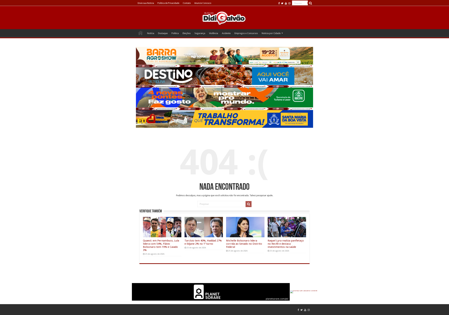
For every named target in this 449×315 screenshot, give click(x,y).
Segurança (200, 33)
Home (140, 33)
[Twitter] (282, 3)
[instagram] (289, 3)
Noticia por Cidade (271, 33)
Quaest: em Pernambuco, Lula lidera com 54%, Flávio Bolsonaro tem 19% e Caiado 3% (161, 245)
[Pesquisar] (310, 3)
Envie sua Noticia (146, 3)
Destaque (163, 33)
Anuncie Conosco (202, 3)
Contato (187, 3)
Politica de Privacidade (168, 3)
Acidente (226, 33)
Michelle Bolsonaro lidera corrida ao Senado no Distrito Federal (244, 243)
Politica (175, 33)
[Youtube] (285, 3)
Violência (213, 33)
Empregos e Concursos (246, 33)
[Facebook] (279, 3)
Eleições (187, 33)
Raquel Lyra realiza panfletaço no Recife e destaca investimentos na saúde (286, 243)
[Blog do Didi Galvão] (224, 18)
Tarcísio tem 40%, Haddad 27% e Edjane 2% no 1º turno (203, 242)
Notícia (150, 33)
